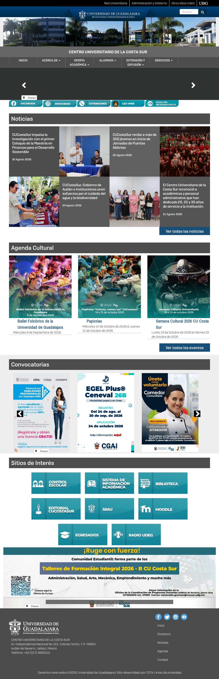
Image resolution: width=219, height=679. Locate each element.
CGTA (149, 673)
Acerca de (50, 60)
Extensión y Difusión (135, 62)
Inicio (23, 60)
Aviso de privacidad (168, 673)
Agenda (162, 651)
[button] (23, 84)
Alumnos (106, 60)
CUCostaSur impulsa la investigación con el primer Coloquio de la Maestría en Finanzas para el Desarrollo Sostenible (33, 143)
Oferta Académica (78, 62)
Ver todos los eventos (185, 347)
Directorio (164, 634)
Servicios (162, 60)
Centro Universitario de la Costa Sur (108, 51)
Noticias (162, 643)
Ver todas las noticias (185, 231)
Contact (162, 660)
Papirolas (94, 321)
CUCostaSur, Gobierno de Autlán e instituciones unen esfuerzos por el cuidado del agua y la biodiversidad (83, 191)
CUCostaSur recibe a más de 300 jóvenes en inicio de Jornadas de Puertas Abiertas (135, 141)
